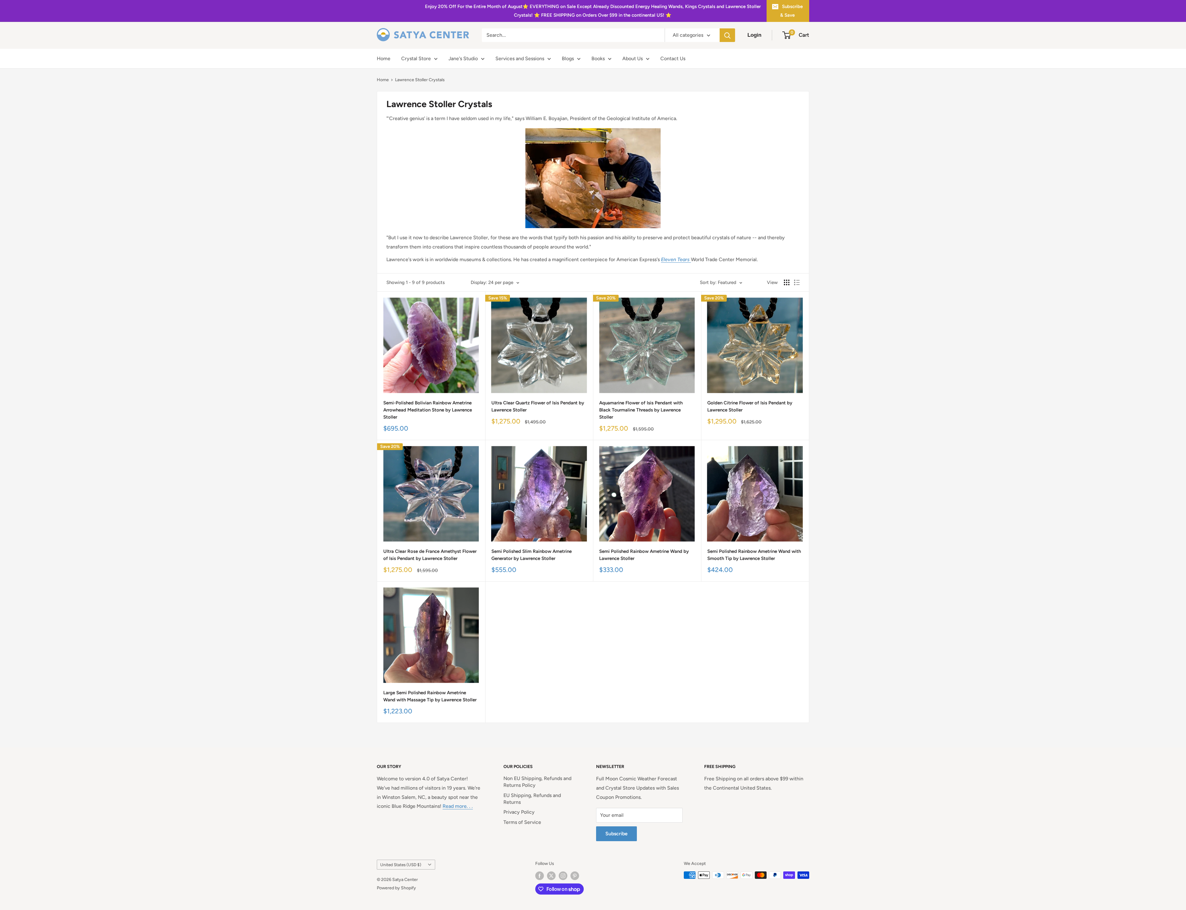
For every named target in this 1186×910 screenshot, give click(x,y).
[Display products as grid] (786, 282)
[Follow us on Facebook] (539, 875)
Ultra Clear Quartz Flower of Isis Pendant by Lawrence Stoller (537, 406)
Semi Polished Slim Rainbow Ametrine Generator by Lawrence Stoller (531, 555)
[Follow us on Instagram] (563, 875)
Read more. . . (458, 806)
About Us (632, 58)
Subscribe (616, 834)
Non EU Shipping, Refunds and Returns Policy (537, 781)
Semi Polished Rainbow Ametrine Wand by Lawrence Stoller (644, 555)
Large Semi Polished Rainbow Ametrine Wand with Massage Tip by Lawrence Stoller (430, 696)
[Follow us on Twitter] (551, 875)
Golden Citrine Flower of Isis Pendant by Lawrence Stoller (749, 406)
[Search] (727, 35)
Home (383, 58)
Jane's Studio (463, 58)
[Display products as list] (797, 282)
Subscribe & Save (791, 11)
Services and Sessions (519, 58)
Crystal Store (416, 58)
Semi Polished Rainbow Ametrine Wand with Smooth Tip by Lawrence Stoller (754, 555)
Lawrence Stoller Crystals (420, 79)
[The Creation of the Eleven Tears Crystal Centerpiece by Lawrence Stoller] (690, 259)
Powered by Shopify (396, 888)
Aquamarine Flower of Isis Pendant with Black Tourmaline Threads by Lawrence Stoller (641, 410)
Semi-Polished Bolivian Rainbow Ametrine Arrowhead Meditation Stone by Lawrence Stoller (427, 410)
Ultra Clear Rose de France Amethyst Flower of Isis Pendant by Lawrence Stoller (430, 555)
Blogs (568, 58)
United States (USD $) (400, 864)
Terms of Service (522, 822)
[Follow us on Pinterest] (574, 875)
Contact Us (672, 58)
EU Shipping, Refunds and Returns (532, 798)
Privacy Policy (519, 812)
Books (598, 58)
